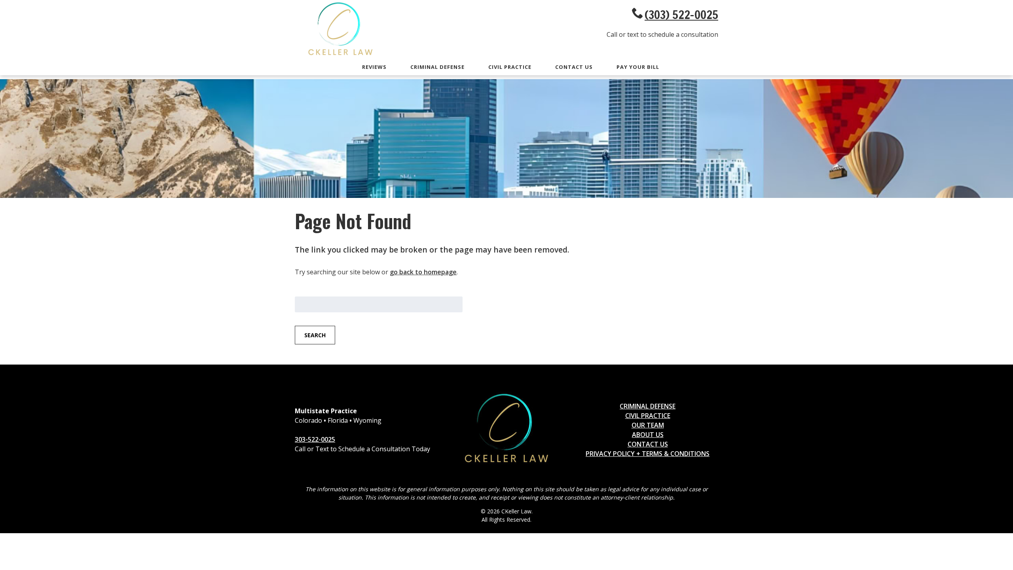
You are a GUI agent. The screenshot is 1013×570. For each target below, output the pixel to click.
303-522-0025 (315, 439)
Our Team (648, 425)
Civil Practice (509, 66)
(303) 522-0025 (681, 15)
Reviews (374, 66)
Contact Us (574, 66)
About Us (648, 434)
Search (315, 335)
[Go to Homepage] (340, 55)
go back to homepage (423, 272)
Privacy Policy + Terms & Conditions (647, 453)
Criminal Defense (437, 66)
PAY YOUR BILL (638, 66)
